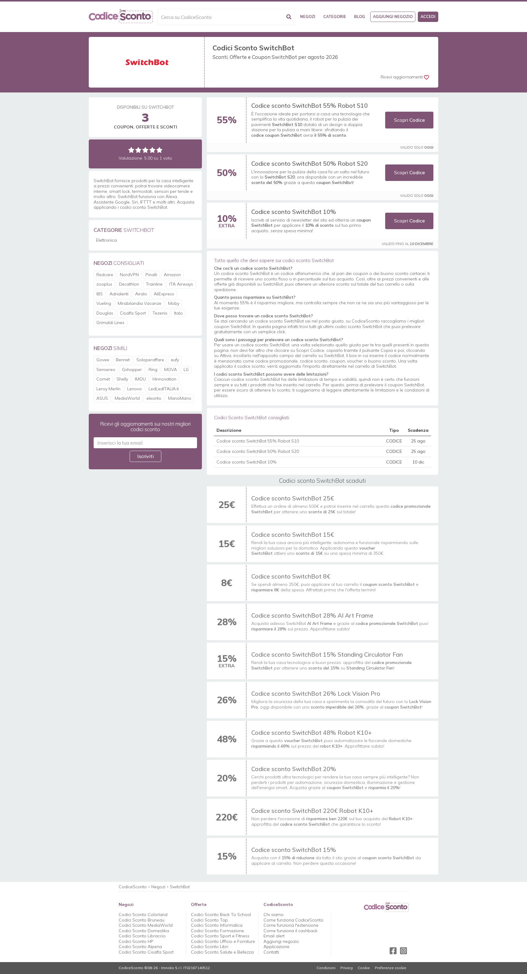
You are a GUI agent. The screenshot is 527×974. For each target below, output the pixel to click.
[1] (131, 150)
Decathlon (129, 284)
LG (186, 369)
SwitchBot (180, 886)
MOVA (170, 369)
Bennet (123, 360)
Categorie (334, 16)
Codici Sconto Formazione (217, 930)
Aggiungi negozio (393, 16)
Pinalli (151, 274)
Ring (153, 369)
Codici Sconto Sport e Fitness (220, 936)
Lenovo (134, 388)
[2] (138, 150)
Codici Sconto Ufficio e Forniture (223, 941)
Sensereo (105, 369)
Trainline (154, 284)
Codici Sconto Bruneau (141, 920)
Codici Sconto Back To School (221, 914)
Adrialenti (118, 294)
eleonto (153, 398)
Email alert (274, 936)
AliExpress (164, 294)
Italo (178, 313)
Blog (359, 16)
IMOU (140, 379)
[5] (159, 150)
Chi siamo (274, 914)
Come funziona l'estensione (291, 925)
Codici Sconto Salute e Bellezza (222, 952)
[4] (152, 150)
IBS (99, 294)
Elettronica (106, 240)
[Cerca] (289, 17)
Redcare (104, 274)
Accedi (428, 16)
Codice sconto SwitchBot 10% (293, 211)
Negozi (307, 16)
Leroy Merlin (108, 388)
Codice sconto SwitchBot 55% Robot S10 (309, 105)
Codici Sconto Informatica (216, 925)
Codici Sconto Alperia (140, 946)
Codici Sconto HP (136, 941)
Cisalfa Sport (133, 313)
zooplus (104, 284)
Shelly (122, 379)
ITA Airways (181, 284)
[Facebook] (393, 951)
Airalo (141, 294)
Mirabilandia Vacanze (139, 303)
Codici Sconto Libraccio (142, 936)
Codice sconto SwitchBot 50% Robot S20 (309, 163)
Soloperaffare (150, 360)
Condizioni (326, 968)
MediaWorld (127, 398)
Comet (103, 379)
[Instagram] (403, 951)
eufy (175, 360)
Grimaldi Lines (110, 322)
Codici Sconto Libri (209, 946)
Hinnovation (164, 379)
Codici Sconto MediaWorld (146, 925)
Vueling (103, 303)
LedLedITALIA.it (164, 388)
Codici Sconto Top (209, 920)
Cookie (364, 968)
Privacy (346, 968)
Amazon (172, 274)
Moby (173, 303)
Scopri (409, 120)
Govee (102, 360)
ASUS (102, 398)
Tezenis (159, 313)
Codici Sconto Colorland (143, 914)
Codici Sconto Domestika (144, 930)
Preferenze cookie (390, 968)
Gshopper (132, 369)
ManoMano (179, 398)
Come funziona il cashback (290, 930)
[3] (145, 150)
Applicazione (276, 946)
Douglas (104, 313)
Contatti (271, 952)
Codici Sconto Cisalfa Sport (146, 952)
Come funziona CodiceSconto (293, 920)
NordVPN (129, 274)
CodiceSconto (133, 886)
